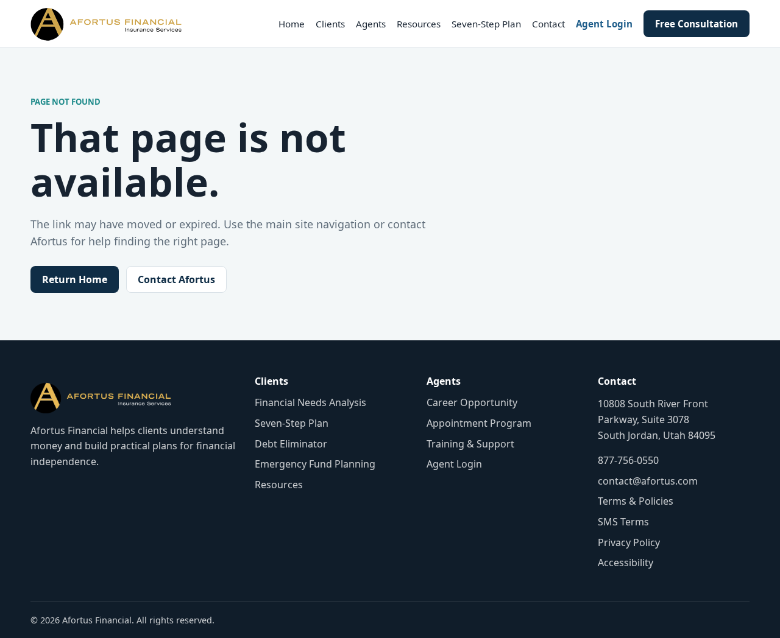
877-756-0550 (628, 460)
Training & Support (470, 443)
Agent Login (604, 24)
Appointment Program (479, 423)
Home (291, 24)
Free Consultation (696, 24)
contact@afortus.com (648, 481)
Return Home (74, 279)
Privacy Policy (629, 542)
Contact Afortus (176, 279)
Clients (330, 24)
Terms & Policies (635, 501)
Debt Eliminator (291, 443)
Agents (371, 24)
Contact (548, 24)
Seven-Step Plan (486, 24)
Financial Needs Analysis (310, 402)
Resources (419, 24)
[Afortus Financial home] (106, 23)
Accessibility (625, 562)
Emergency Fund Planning (315, 464)
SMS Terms (623, 521)
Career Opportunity (472, 402)
